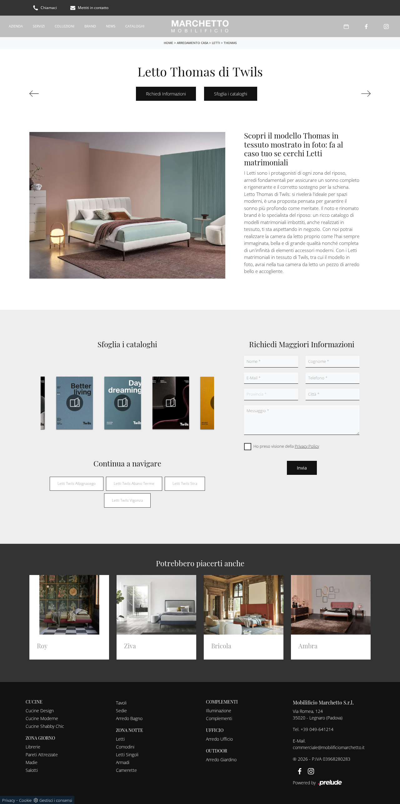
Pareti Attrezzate (42, 755)
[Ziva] (345, 93)
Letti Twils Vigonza (127, 500)
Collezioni (64, 26)
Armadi (122, 762)
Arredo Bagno (129, 718)
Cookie (25, 800)
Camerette (126, 770)
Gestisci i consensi (55, 800)
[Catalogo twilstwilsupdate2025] (170, 403)
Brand (90, 26)
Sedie (121, 711)
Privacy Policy (307, 446)
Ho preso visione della (286, 446)
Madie (32, 762)
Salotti (32, 770)
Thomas (230, 43)
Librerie (33, 747)
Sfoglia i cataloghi (230, 94)
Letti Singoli (127, 755)
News (110, 26)
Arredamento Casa (192, 43)
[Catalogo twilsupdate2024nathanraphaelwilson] (74, 403)
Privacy (8, 800)
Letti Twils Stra (184, 483)
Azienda (16, 26)
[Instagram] (386, 26)
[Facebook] (366, 26)
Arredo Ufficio (219, 739)
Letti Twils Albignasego (77, 483)
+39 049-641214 (317, 729)
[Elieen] (54, 93)
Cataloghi (134, 26)
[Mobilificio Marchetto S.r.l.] (200, 26)
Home (168, 43)
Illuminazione (218, 711)
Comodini (125, 747)
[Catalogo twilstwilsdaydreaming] (122, 403)
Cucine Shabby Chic (45, 726)
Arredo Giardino (221, 760)
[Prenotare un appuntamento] (346, 26)
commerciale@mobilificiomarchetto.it (329, 747)
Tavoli (121, 703)
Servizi (39, 26)
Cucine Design (40, 711)
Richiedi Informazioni (166, 94)
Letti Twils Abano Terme (134, 483)
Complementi (219, 718)
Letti (216, 43)
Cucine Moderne (42, 718)
